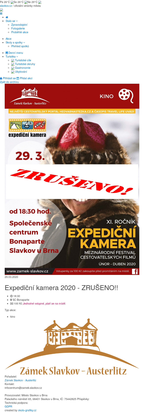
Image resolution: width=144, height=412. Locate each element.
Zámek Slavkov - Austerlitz (20, 380)
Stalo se (11, 21)
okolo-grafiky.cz (27, 410)
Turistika (11, 56)
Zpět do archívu (9, 82)
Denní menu (15, 52)
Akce (8, 38)
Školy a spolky (14, 42)
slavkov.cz (6, 5)
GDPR (8, 406)
